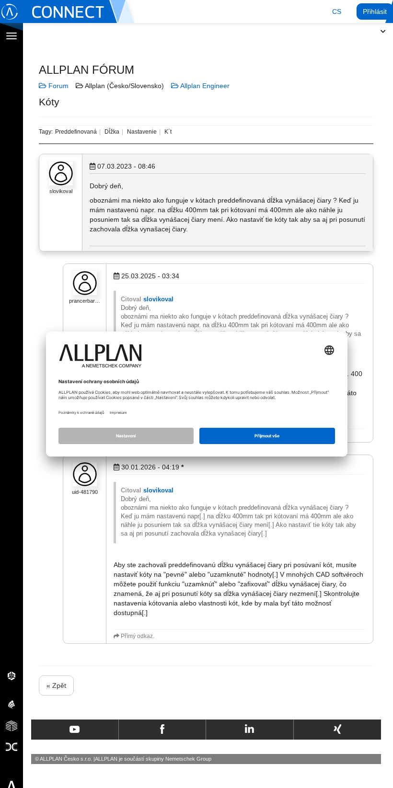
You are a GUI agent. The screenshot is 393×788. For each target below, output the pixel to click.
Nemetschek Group (188, 759)
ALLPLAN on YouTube (74, 729)
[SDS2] (11, 675)
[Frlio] (11, 725)
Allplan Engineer (204, 86)
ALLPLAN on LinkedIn (249, 729)
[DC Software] (11, 746)
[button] (336, 11)
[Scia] (11, 704)
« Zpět (56, 685)
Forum (57, 86)
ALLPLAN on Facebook (162, 729)
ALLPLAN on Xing (337, 729)
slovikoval (158, 299)
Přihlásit (375, 11)
